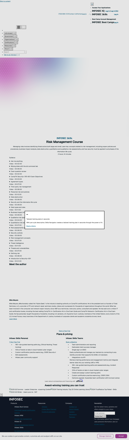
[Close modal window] (27, 214)
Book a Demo (42, 226)
